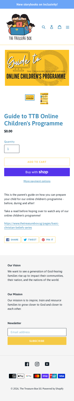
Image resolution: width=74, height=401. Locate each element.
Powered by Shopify (53, 388)
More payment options (37, 181)
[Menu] (68, 26)
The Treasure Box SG (31, 388)
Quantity (9, 141)
